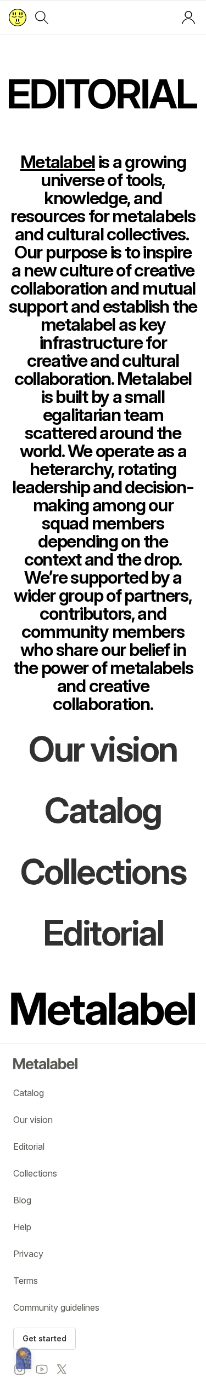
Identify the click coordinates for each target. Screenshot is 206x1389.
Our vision (33, 1119)
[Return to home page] (17, 17)
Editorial (28, 1146)
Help (22, 1226)
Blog (22, 1200)
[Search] (42, 17)
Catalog (28, 1092)
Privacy (28, 1253)
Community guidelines (56, 1307)
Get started (44, 1338)
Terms (25, 1280)
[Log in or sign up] (188, 17)
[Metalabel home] (23, 1359)
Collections (35, 1173)
